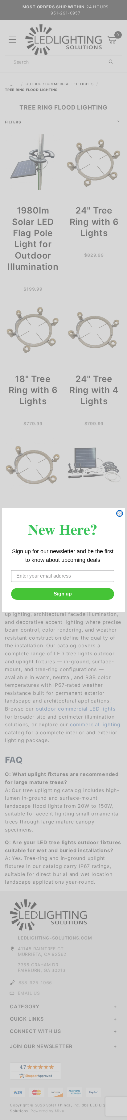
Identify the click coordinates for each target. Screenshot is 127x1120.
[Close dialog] (120, 513)
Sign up (63, 593)
